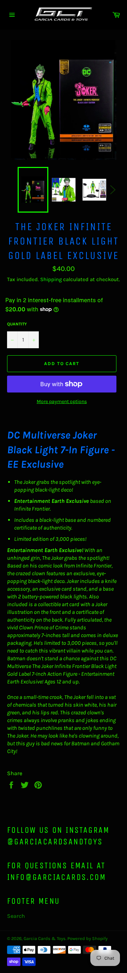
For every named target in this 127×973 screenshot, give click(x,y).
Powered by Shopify (87, 938)
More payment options (62, 401)
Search (16, 916)
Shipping (51, 279)
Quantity (17, 324)
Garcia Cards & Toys (45, 938)
